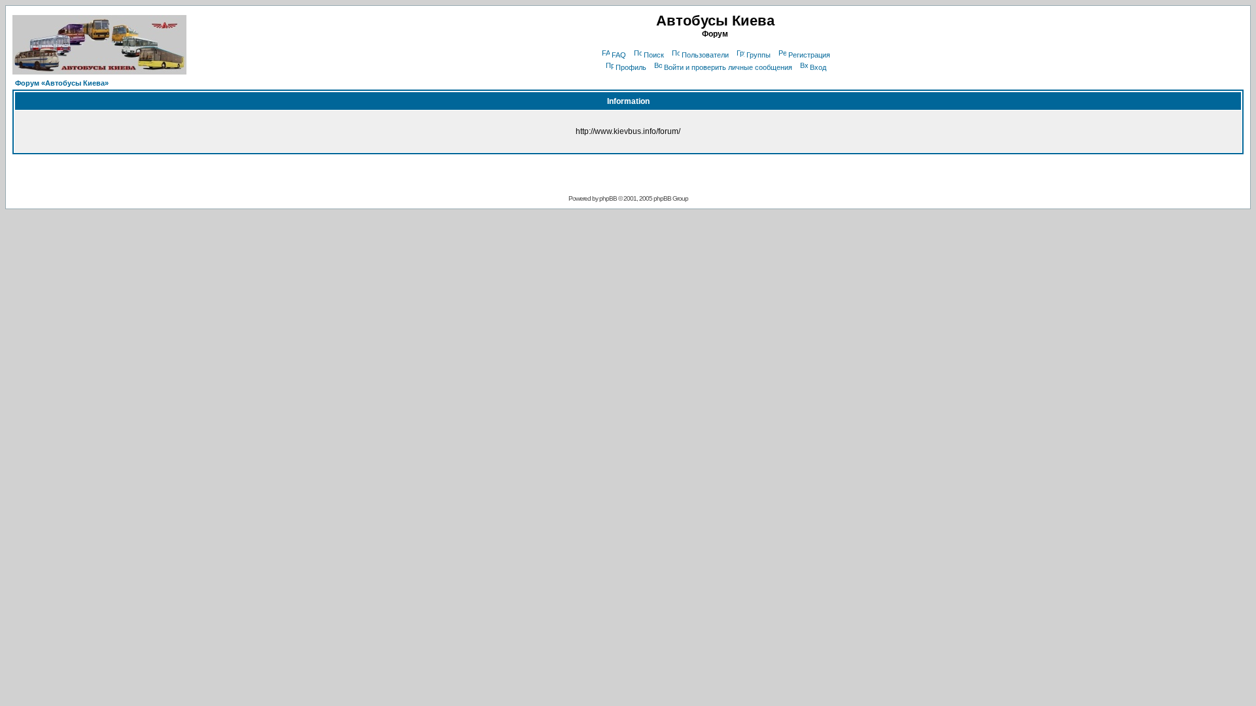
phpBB (608, 198)
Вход (818, 67)
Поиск (654, 55)
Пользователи (705, 55)
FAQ (619, 55)
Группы (758, 55)
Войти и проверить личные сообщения (728, 67)
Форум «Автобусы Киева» (62, 83)
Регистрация (809, 55)
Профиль (631, 67)
